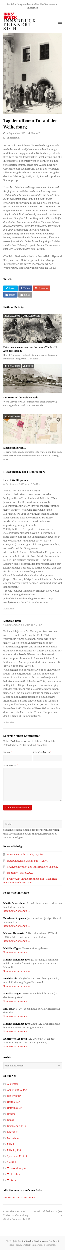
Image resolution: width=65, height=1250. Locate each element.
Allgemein (12, 1084)
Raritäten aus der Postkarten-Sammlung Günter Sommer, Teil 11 (16, 1215)
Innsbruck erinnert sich (19, 24)
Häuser (11, 1114)
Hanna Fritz (37, 133)
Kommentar (10, 765)
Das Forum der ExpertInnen (19, 1197)
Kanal (10, 1120)
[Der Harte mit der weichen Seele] (32, 378)
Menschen (13, 1138)
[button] (10, 288)
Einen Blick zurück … (14, 447)
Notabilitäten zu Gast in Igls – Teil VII (27, 860)
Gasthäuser (13, 1102)
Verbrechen (13, 1174)
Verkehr (28, 366)
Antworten (8, 608)
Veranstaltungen (16, 1168)
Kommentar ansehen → (16, 911)
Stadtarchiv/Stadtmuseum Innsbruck (40, 1241)
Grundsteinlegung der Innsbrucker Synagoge (32, 866)
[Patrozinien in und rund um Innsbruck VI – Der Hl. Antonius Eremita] (32, 328)
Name (7, 752)
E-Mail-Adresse (42, 752)
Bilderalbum (13, 137)
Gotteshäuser (31, 316)
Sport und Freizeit (17, 1156)
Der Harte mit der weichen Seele (20, 397)
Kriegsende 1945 (16, 1126)
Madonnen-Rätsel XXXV (20, 872)
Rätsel (10, 1144)
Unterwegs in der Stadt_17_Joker (25, 854)
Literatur (12, 1132)
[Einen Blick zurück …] (32, 429)
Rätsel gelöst (14, 1150)
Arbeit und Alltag (17, 1090)
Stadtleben (13, 1162)
